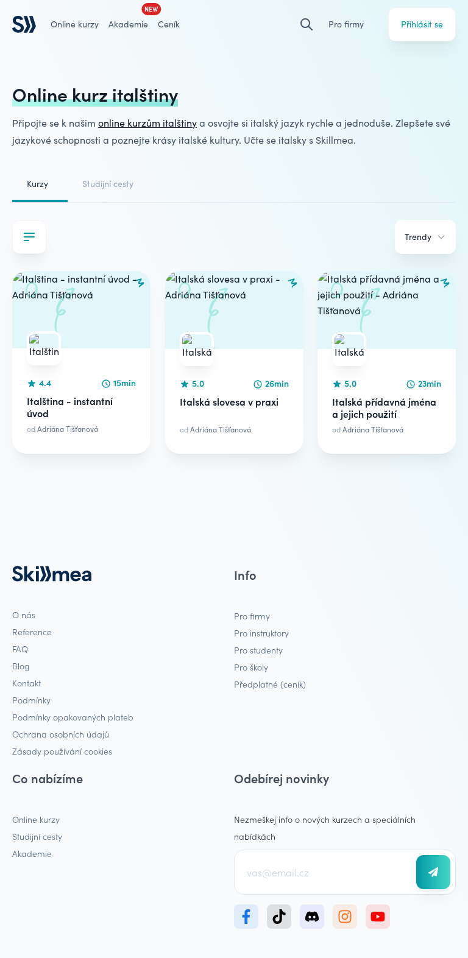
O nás (23, 614)
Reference (32, 631)
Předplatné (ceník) (270, 684)
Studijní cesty (107, 183)
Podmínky (31, 700)
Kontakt (26, 683)
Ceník (169, 24)
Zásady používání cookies (62, 751)
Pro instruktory (261, 633)
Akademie (32, 853)
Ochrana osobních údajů (60, 734)
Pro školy (251, 667)
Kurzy (37, 183)
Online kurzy (75, 24)
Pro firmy (346, 24)
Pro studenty (258, 650)
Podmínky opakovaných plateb (72, 717)
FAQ (20, 649)
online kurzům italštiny (147, 122)
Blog (21, 666)
